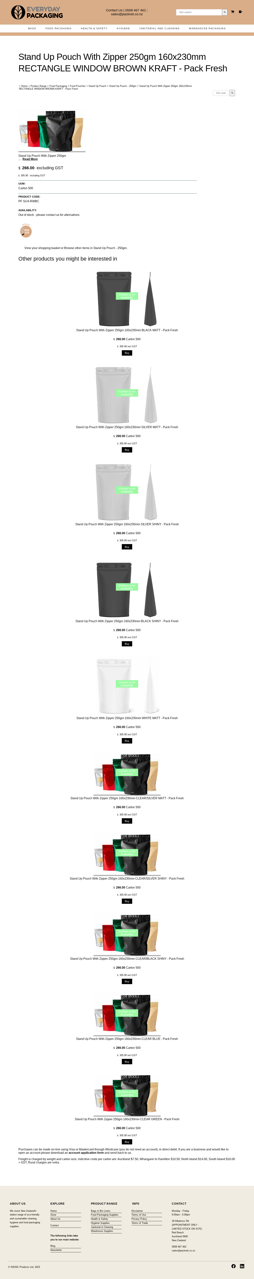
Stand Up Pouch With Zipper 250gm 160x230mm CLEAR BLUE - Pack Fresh (127, 1038)
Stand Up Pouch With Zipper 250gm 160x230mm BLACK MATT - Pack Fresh (127, 330)
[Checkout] (240, 12)
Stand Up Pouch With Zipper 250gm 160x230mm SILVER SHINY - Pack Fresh (127, 524)
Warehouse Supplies (102, 1231)
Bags (32, 28)
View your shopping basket (42, 248)
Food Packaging (59, 28)
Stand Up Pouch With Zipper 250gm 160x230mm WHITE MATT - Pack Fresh (127, 718)
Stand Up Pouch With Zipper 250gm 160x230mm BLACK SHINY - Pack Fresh (127, 621)
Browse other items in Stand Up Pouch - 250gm (95, 248)
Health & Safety (94, 28)
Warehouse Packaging (207, 28)
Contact (54, 1225)
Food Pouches (78, 86)
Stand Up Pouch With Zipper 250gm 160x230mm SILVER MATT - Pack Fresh (127, 427)
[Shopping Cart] (233, 12)
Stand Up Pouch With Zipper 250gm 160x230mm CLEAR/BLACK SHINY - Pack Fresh (127, 958)
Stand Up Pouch (97, 86)
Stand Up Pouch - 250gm (122, 86)
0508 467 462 (135, 10)
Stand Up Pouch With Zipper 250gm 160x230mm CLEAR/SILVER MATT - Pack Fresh (127, 798)
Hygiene (123, 28)
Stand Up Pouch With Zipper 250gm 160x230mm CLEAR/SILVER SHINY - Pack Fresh (127, 878)
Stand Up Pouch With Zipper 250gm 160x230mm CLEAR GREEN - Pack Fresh (127, 1119)
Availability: (27, 210)
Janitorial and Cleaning (159, 28)
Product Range (38, 86)
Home (24, 86)
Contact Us (114, 10)
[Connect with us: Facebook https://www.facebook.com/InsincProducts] (233, 1266)
